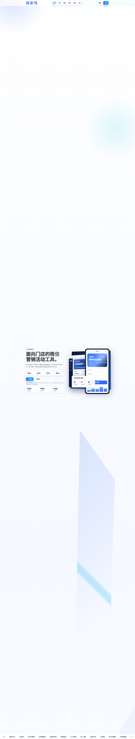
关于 (80, 3)
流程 (64, 3)
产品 (59, 3)
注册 (106, 3)
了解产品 (38, 379)
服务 (75, 3)
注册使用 (29, 379)
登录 (100, 3)
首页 (54, 2)
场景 (69, 3)
